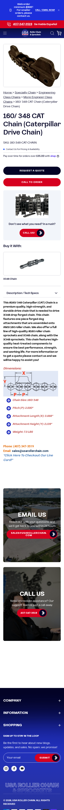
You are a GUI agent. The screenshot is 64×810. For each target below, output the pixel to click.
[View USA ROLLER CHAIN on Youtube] (22, 768)
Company (12, 700)
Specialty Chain (25, 93)
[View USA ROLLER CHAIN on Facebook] (14, 768)
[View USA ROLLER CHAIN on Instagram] (6, 768)
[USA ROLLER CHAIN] (32, 33)
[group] (32, 10)
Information (15, 713)
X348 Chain (10, 279)
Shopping (12, 725)
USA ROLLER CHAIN (23, 800)
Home (7, 93)
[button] (52, 33)
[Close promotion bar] (58, 10)
